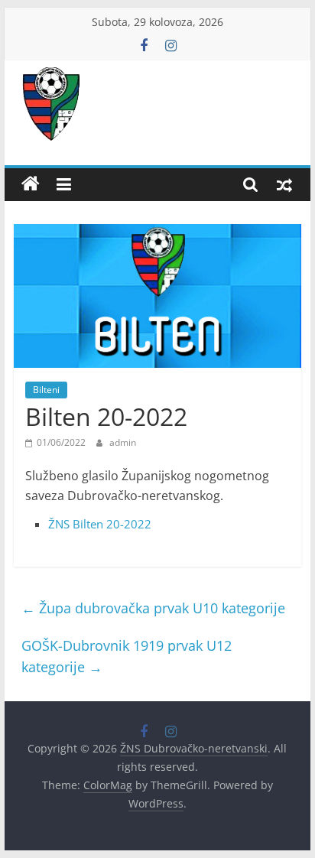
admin (122, 442)
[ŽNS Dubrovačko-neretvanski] (30, 184)
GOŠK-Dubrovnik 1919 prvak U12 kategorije (126, 656)
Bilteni (46, 389)
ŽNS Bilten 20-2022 (99, 523)
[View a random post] (284, 184)
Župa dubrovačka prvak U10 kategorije (153, 608)
